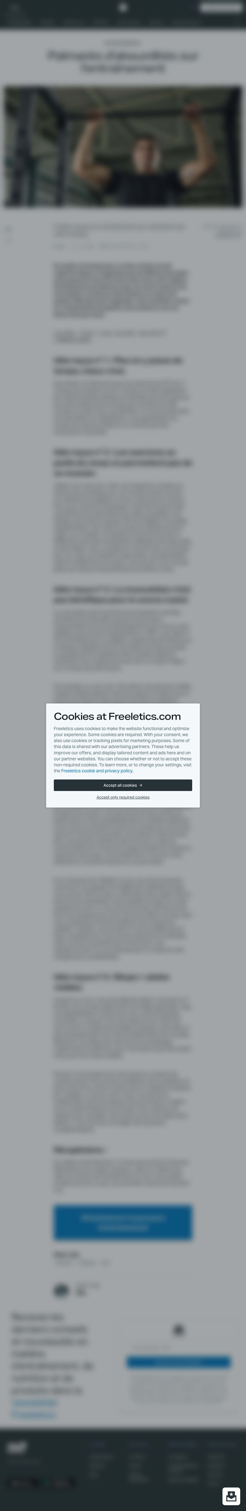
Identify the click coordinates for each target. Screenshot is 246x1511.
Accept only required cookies (123, 797)
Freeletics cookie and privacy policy (96, 770)
